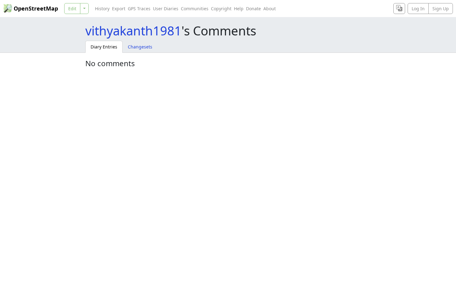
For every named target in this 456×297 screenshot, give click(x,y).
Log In (418, 8)
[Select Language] (399, 8)
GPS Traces (139, 8)
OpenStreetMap (36, 8)
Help (239, 8)
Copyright (221, 8)
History (102, 8)
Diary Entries (104, 47)
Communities (194, 8)
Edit (72, 8)
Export (118, 8)
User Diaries (165, 8)
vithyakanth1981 (133, 30)
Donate (253, 8)
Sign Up (440, 8)
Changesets (140, 47)
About (269, 8)
